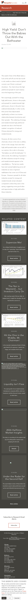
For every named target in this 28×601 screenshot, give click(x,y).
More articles (14, 504)
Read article (14, 258)
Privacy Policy (17, 598)
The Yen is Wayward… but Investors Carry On (14, 289)
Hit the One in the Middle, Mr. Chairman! (14, 338)
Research (9, 12)
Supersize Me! (14, 242)
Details (14, 448)
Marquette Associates (9, 2)
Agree (4, 598)
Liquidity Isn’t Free (14, 384)
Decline (10, 598)
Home (3, 12)
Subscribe (14, 525)
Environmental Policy (14, 539)
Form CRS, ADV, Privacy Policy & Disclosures (14, 538)
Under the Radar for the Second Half (14, 477)
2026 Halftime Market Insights (14, 431)
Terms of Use (14, 537)
